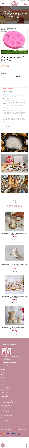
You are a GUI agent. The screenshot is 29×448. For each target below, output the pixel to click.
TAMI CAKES (15, 429)
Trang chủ (7, 11)
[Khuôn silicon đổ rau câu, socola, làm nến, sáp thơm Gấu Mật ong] (14, 284)
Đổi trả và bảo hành (6, 405)
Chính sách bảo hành (6, 423)
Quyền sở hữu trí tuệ (6, 392)
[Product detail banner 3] (14, 184)
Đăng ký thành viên (6, 407)
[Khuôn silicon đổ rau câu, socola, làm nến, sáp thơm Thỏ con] (14, 221)
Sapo (2, 430)
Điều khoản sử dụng (6, 384)
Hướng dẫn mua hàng (6, 400)
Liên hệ (3, 377)
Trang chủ (3, 369)
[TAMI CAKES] (14, 3)
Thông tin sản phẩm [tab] (9, 89)
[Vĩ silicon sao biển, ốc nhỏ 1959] (14, 40)
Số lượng (3, 73)
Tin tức (2, 374)
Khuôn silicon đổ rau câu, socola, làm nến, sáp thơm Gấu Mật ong (14, 296)
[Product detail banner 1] (14, 142)
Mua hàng (17, 76)
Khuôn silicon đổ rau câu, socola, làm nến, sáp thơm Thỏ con (14, 234)
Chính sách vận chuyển (7, 417)
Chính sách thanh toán (6, 415)
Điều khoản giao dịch (6, 387)
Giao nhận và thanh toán (7, 402)
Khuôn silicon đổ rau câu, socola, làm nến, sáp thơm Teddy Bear (14, 328)
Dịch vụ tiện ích (5, 390)
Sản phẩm (3, 372)
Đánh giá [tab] (5, 94)
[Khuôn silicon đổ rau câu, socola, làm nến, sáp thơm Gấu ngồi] (14, 253)
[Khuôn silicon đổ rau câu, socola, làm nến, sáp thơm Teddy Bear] (14, 315)
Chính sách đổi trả (5, 420)
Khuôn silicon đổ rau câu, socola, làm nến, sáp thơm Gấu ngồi (14, 265)
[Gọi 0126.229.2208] (3, 445)
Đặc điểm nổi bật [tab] (8, 91)
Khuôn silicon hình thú (18, 11)
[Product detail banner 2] (14, 163)
